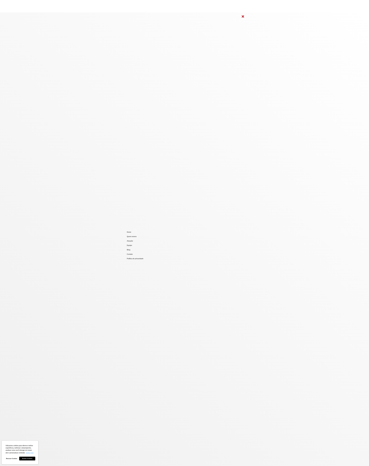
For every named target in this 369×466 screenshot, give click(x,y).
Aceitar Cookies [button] (27, 458)
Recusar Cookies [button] (11, 458)
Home (129, 232)
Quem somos (132, 236)
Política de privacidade (135, 258)
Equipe (129, 245)
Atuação (130, 241)
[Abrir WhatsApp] (364, 461)
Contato (130, 254)
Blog (128, 250)
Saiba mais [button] (30, 453)
